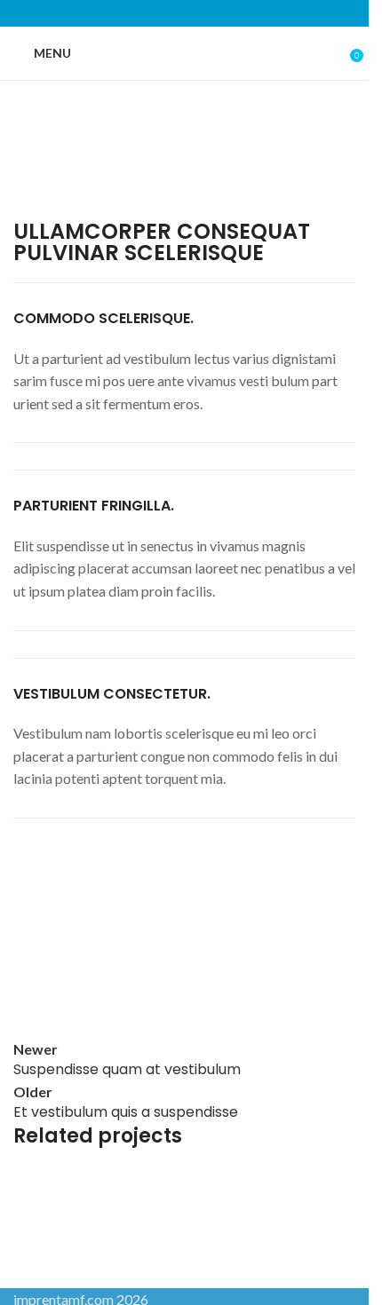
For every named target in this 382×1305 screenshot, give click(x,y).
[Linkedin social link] (206, 13)
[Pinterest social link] (184, 13)
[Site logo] (185, 52)
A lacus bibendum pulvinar (136, 1224)
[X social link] (162, 13)
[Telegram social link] (229, 13)
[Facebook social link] (139, 13)
